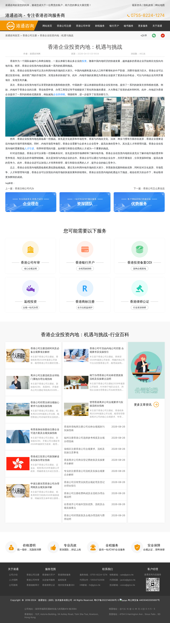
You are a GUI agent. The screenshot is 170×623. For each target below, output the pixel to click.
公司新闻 (13, 585)
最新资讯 (137, 5)
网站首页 (47, 25)
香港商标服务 (64, 574)
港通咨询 (25, 25)
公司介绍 (13, 574)
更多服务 (143, 25)
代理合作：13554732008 (92, 579)
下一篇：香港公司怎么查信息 (149, 188)
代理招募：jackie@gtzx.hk (122, 579)
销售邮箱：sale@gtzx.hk (122, 574)
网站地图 (160, 5)
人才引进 (29, 148)
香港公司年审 (83, 25)
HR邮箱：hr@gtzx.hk (90, 585)
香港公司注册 (64, 25)
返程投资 (62, 579)
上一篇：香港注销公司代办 (19, 188)
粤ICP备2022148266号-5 (106, 600)
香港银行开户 (48, 574)
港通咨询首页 (12, 35)
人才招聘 (13, 579)
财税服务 (100, 25)
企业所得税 (59, 94)
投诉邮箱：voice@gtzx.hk (122, 585)
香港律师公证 (48, 585)
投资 (84, 61)
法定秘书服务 (48, 579)
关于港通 (157, 25)
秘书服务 (128, 25)
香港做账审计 (33, 585)
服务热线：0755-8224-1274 (93, 574)
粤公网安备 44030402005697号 (144, 600)
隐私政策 (148, 5)
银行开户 (114, 25)
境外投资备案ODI (66, 585)
